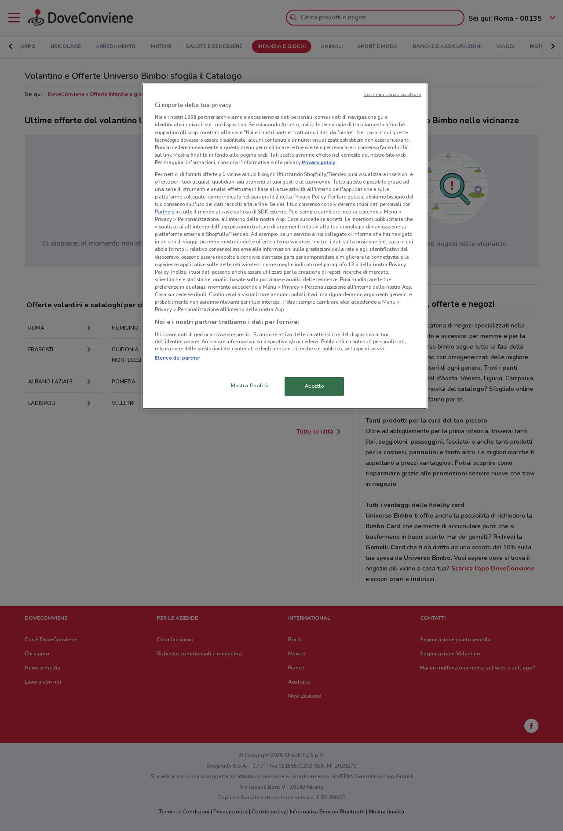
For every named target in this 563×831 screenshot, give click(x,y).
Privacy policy (318, 162)
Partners (164, 211)
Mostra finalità (250, 385)
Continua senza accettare (392, 94)
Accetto (314, 386)
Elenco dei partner (177, 357)
